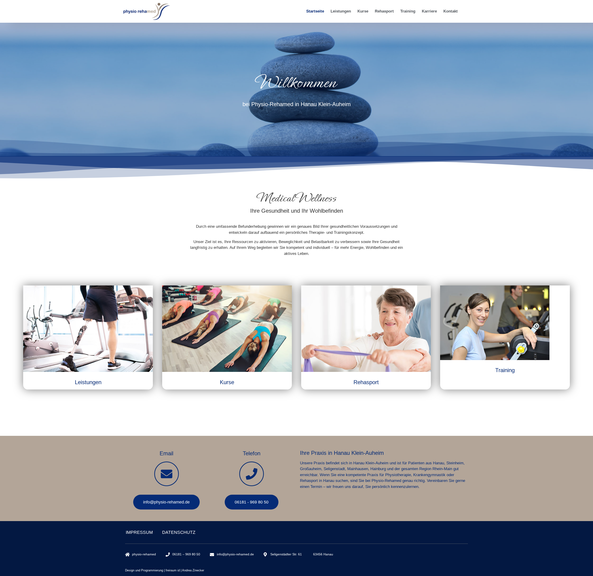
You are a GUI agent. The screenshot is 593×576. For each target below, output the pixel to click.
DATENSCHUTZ (179, 532)
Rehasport (384, 11)
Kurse (362, 11)
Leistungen (341, 11)
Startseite (315, 11)
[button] (10, 566)
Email (166, 453)
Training (407, 11)
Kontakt (450, 11)
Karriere (429, 11)
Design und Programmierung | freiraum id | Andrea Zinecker (164, 570)
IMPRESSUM (139, 532)
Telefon (251, 453)
